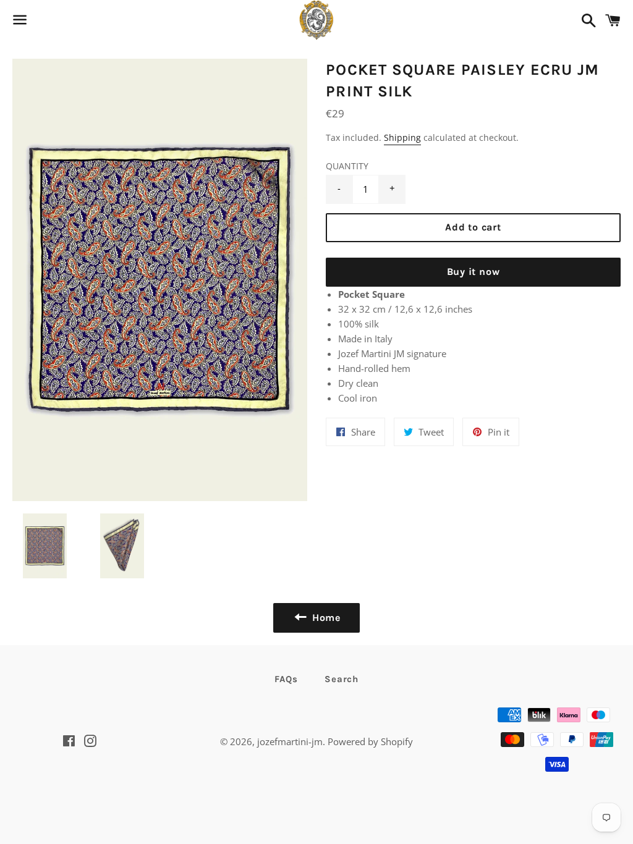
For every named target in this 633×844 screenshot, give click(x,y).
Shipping (402, 137)
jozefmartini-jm (290, 741)
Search (342, 679)
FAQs (285, 679)
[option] (159, 280)
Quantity (347, 166)
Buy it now (473, 271)
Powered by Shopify (370, 741)
